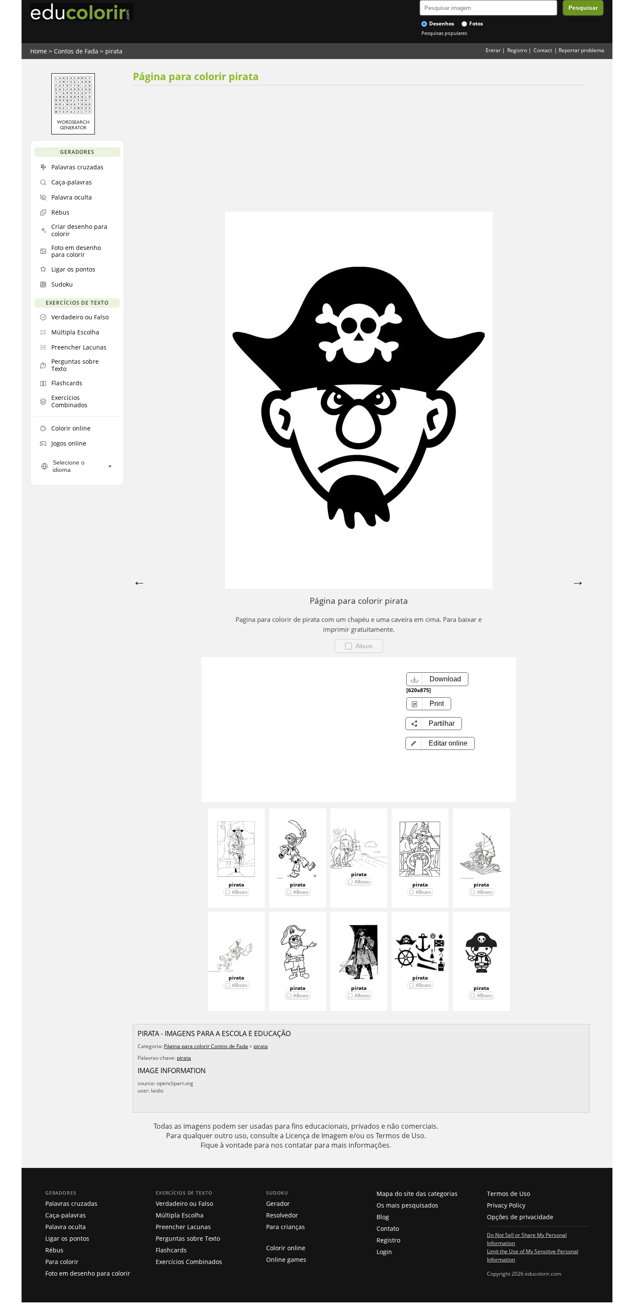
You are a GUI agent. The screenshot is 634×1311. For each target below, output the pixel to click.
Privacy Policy (506, 1205)
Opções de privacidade (520, 1217)
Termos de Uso (508, 1193)
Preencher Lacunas (183, 1227)
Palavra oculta (65, 1227)
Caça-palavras (65, 1215)
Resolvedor (282, 1215)
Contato (388, 1228)
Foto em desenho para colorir (87, 1273)
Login (384, 1252)
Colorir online (285, 1248)
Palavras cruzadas (71, 1203)
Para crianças (285, 1227)
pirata (113, 51)
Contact (543, 50)
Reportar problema (581, 50)
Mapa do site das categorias (417, 1193)
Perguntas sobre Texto (188, 1238)
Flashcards (171, 1250)
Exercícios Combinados (189, 1262)
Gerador (278, 1203)
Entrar (493, 50)
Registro (517, 50)
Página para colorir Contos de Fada (206, 1046)
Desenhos (441, 23)
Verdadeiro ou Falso (184, 1203)
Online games (286, 1259)
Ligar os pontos (67, 1238)
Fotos (475, 23)
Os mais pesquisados (407, 1205)
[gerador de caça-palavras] (73, 132)
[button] (440, 743)
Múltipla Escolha (180, 1215)
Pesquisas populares (444, 33)
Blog (383, 1217)
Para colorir (61, 1262)
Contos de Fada (76, 51)
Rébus (54, 1250)
